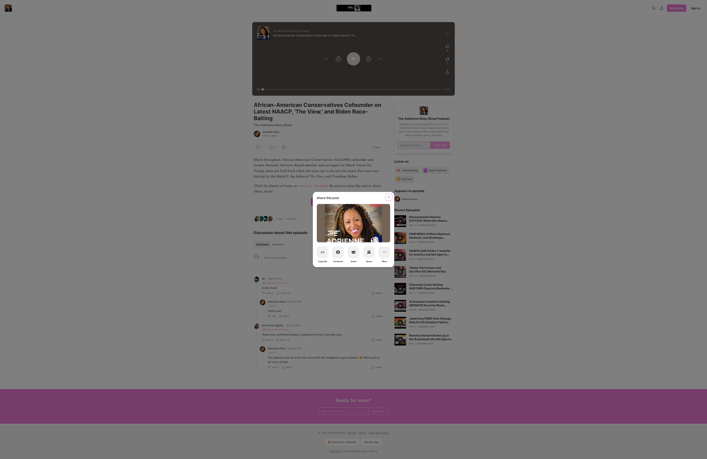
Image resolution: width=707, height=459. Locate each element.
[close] (389, 197)
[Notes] (369, 252)
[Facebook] (338, 252)
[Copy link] (322, 252)
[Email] (353, 252)
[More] (384, 252)
